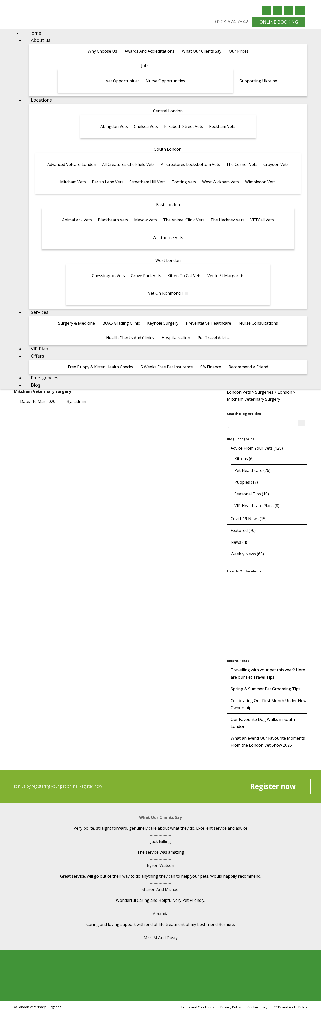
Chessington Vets (108, 275)
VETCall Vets (262, 220)
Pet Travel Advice (214, 338)
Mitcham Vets (73, 182)
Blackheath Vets (113, 220)
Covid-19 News (245, 518)
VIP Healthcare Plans (254, 505)
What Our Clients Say (201, 51)
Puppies (242, 482)
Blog (36, 385)
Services (39, 312)
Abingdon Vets (114, 126)
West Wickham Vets (220, 182)
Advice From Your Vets (252, 448)
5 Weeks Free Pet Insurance (167, 367)
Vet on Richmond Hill (168, 293)
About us (40, 40)
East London (168, 204)
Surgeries (264, 392)
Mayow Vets (145, 220)
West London (168, 260)
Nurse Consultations (258, 323)
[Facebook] (266, 10)
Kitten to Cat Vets (184, 275)
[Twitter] (277, 10)
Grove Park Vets (146, 275)
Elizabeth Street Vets (183, 126)
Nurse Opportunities (165, 81)
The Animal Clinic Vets (183, 220)
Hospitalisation (176, 338)
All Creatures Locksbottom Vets (190, 164)
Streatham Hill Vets (147, 182)
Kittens (241, 458)
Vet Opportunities (123, 81)
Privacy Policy (230, 1007)
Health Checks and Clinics (130, 338)
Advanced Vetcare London (71, 164)
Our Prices (239, 51)
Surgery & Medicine (76, 323)
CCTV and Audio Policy (290, 1007)
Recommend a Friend (248, 367)
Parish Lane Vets (107, 182)
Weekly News (243, 554)
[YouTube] (288, 10)
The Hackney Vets (227, 220)
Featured (239, 530)
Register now (273, 786)
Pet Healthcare (248, 470)
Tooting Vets (184, 182)
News (236, 542)
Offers (37, 356)
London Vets (239, 392)
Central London (168, 111)
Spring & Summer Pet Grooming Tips (265, 689)
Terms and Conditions (197, 1007)
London (285, 392)
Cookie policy (257, 1007)
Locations (41, 100)
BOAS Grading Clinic (121, 323)
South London (167, 149)
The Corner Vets (241, 164)
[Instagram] (300, 10)
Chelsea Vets (146, 126)
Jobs (145, 65)
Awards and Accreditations (149, 51)
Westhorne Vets (168, 237)
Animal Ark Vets (77, 220)
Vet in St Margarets (225, 275)
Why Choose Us (102, 51)
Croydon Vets (276, 164)
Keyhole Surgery (162, 323)
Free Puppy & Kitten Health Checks (100, 367)
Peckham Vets (222, 126)
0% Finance (210, 367)
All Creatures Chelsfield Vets (128, 164)
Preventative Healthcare (208, 323)
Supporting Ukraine (258, 81)
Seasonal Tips (247, 494)
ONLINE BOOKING (278, 22)
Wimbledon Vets (260, 182)
